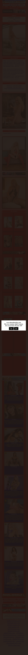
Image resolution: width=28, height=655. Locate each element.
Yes (11, 328)
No (16, 328)
